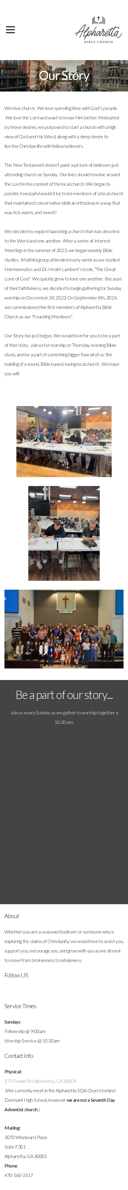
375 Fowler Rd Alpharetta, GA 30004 (40, 1081)
